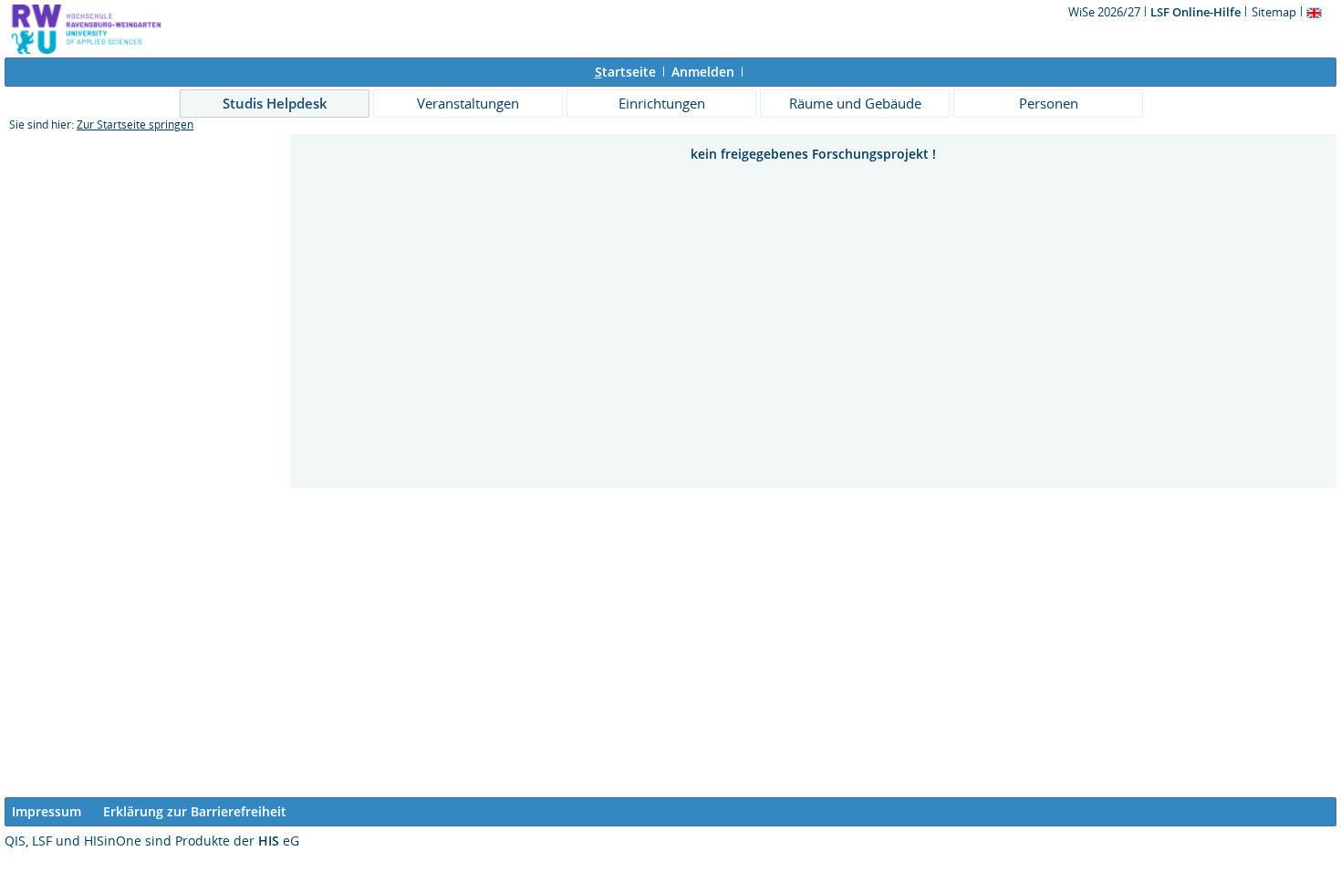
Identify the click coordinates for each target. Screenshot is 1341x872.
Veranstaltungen (468, 103)
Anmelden (702, 71)
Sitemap (1274, 12)
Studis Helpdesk (275, 103)
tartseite (625, 71)
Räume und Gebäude (855, 103)
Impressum (46, 811)
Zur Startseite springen (135, 124)
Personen (1048, 103)
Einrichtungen (662, 103)
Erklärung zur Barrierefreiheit (194, 811)
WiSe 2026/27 (1105, 12)
